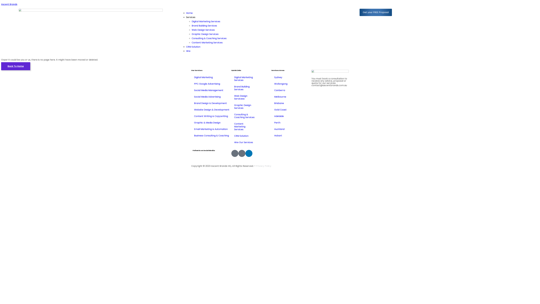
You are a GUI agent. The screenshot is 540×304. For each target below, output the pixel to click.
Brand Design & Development (210, 103)
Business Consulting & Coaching (211, 135)
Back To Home (16, 66)
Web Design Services (203, 30)
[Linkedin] (248, 153)
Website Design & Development (211, 109)
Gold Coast (280, 109)
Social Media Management (208, 90)
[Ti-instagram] (241, 153)
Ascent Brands (9, 4)
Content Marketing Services (207, 42)
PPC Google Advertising (207, 83)
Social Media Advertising (207, 96)
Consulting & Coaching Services (209, 38)
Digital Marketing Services (206, 21)
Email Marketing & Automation (211, 129)
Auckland (279, 129)
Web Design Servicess (240, 97)
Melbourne (280, 96)
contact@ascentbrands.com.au (329, 85)
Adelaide (279, 116)
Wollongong (280, 83)
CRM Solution (193, 46)
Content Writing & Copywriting (211, 116)
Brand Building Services (204, 25)
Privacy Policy (263, 166)
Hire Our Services (243, 142)
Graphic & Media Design (207, 122)
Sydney (278, 77)
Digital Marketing (203, 77)
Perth (277, 122)
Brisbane (279, 103)
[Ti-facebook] (234, 153)
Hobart (278, 135)
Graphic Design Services (205, 34)
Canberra (279, 90)
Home (189, 13)
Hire (188, 51)
